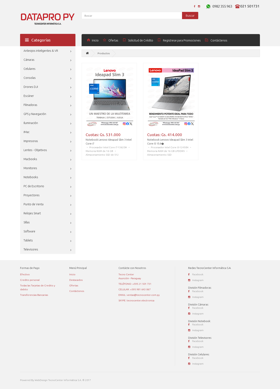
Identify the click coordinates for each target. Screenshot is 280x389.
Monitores (30, 168)
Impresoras (31, 141)
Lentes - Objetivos (35, 150)
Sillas (27, 222)
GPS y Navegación (35, 114)
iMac (27, 132)
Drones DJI (31, 86)
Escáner (29, 96)
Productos (104, 53)
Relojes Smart (32, 213)
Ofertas (73, 285)
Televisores (31, 249)
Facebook (197, 274)
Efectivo (25, 274)
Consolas (30, 77)
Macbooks (30, 159)
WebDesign (41, 380)
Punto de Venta (33, 204)
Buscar (190, 15)
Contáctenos (76, 291)
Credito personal (30, 280)
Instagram (198, 280)
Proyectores (32, 195)
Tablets (28, 240)
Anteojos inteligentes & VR (41, 50)
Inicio (72, 274)
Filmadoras (30, 105)
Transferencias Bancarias (34, 295)
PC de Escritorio (34, 186)
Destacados (76, 280)
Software (29, 231)
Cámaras (29, 59)
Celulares (29, 68)
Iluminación (31, 123)
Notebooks (31, 177)
